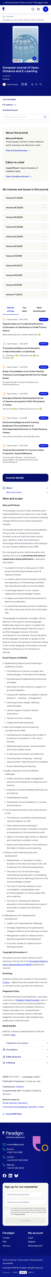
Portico (6, 982)
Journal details (9, 99)
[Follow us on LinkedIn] (10, 1176)
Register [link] (31, 1242)
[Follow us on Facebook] (4, 1176)
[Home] (3, 9)
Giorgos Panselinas (26, 382)
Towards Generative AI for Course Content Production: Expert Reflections (23, 452)
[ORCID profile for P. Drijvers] (12, 358)
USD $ (23, 1272)
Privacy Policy (20, 1214)
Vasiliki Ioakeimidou (30, 335)
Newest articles (10, 309)
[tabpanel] (25, 768)
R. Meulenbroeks (25, 355)
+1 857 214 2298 (14, 1152)
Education (22, 1103)
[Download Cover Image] (34, 58)
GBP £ (31, 1272)
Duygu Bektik (8, 460)
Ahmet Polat (8, 409)
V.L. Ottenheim (9, 355)
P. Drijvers (7, 358)
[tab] (27, 492)
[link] (15, 1135)
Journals (10, 17)
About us (6, 1246)
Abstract (43, 319)
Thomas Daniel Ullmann (12, 457)
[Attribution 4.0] (24, 84)
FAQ (4, 1242)
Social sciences (10, 1103)
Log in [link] (30, 1238)
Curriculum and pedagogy (15, 1107)
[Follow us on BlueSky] (16, 1176)
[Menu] (45, 9)
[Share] (32, 84)
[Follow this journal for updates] (36, 84)
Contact (6, 1238)
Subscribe (25, 1220)
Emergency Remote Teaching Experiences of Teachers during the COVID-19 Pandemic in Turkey (24, 401)
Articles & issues (10, 110)
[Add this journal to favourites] (40, 84)
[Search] (33, 9)
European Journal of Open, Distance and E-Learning (23, 20)
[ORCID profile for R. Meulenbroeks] (34, 355)
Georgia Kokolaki (10, 382)
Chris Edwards (30, 457)
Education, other (36, 1107)
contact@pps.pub (15, 1144)
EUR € (15, 1272)
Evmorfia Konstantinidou (13, 436)
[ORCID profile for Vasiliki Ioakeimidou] (39, 335)
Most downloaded (39, 309)
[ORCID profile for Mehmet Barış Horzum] (41, 409)
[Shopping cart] (38, 9)
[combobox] (25, 1194)
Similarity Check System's (27, 1000)
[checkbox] (6, 1208)
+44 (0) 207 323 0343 (17, 1160)
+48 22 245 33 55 (15, 1168)
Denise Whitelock (10, 462)
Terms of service (9, 1260)
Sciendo (6, 79)
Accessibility (8, 1263)
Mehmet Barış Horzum (29, 409)
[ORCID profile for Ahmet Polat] (15, 409)
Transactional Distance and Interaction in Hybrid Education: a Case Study (21, 350)
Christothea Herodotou (25, 460)
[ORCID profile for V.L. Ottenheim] (16, 355)
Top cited (24, 309)
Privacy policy (23, 1260)
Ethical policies (36, 1260)
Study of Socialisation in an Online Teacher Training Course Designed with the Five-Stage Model (25, 374)
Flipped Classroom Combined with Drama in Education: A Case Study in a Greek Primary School (25, 327)
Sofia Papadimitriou (11, 384)
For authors (8, 105)
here (40, 3)
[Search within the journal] (45, 117)
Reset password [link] (35, 1246)
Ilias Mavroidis (34, 436)
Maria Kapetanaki (10, 335)
